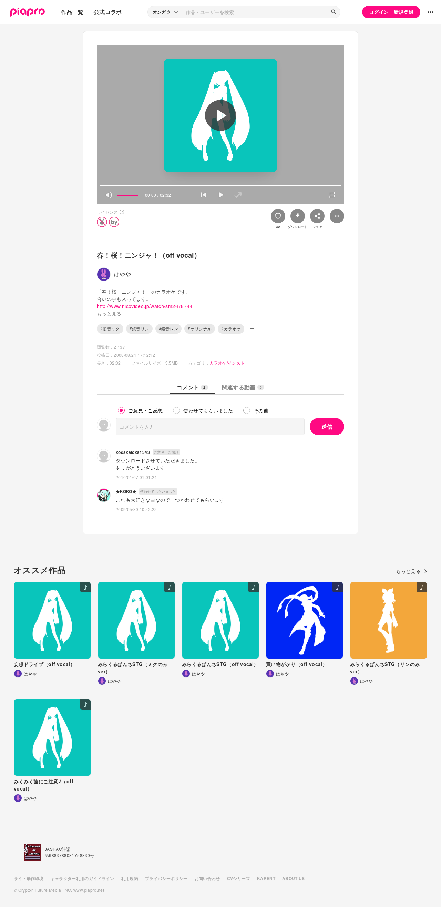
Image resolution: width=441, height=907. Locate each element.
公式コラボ (108, 12)
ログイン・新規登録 (391, 11)
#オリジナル (200, 329)
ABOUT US (293, 878)
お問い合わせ (207, 878)
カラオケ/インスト (227, 363)
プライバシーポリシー (166, 878)
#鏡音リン (139, 329)
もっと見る (408, 571)
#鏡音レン (168, 329)
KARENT (266, 878)
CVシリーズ (238, 878)
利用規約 (129, 878)
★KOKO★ (126, 491)
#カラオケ (231, 329)
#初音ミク (110, 329)
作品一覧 (72, 12)
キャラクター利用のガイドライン (82, 878)
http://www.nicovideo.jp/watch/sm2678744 (145, 306)
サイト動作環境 (28, 878)
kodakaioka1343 (133, 452)
